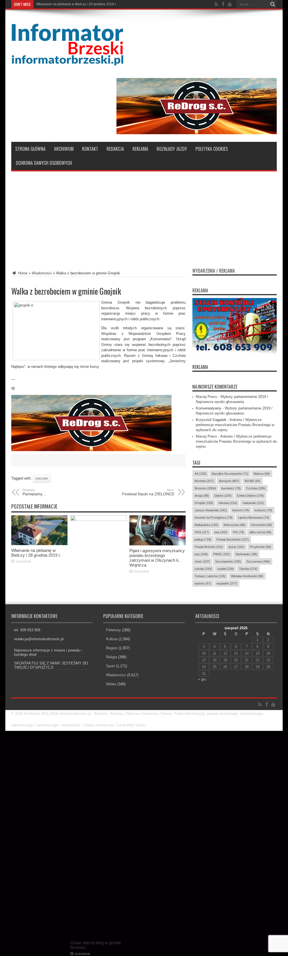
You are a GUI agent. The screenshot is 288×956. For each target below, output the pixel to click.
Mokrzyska (235, 525)
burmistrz (231, 488)
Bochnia (204, 481)
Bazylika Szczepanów (230, 473)
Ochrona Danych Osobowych (44, 163)
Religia (111, 657)
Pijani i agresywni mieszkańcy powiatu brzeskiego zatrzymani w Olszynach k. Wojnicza (157, 557)
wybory (203, 583)
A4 (200, 473)
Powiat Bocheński (233, 539)
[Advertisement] (144, 216)
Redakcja (115, 148)
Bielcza (262, 473)
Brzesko (205, 488)
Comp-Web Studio (130, 725)
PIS (238, 532)
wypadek (227, 583)
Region (111, 648)
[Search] (272, 4)
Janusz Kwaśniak (211, 510)
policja (203, 539)
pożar (236, 546)
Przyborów (260, 546)
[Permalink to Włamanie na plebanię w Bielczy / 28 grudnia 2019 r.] (39, 544)
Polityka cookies (211, 148)
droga (202, 495)
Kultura (112, 639)
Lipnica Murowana (253, 517)
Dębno (222, 495)
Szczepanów (228, 561)
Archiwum (64, 148)
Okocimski (261, 525)
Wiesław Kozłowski (247, 576)
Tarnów (248, 568)
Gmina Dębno (250, 495)
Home (22, 273)
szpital (225, 568)
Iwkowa (228, 503)
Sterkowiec (246, 554)
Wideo (111, 684)
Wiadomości (42, 273)
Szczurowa (258, 561)
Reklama (140, 148)
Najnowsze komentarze (214, 386)
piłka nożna (260, 532)
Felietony (113, 630)
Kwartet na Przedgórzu (214, 517)
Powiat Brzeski (209, 546)
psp (201, 554)
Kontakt (90, 148)
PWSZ (221, 554)
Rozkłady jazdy (172, 148)
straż (202, 561)
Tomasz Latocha (210, 576)
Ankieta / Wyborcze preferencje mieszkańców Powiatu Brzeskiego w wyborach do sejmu (235, 425)
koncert (240, 510)
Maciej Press (206, 397)
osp (221, 532)
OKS (202, 532)
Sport (110, 666)
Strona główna (30, 148)
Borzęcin (229, 481)
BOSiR (252, 481)
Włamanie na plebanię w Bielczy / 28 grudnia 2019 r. (76, 4)
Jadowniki (253, 503)
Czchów (256, 488)
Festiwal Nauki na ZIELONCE (148, 492)
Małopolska (206, 525)
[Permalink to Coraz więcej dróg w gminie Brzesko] (98, 520)
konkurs (263, 510)
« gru (202, 679)
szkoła (203, 568)
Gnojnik (41, 478)
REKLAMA (200, 367)
